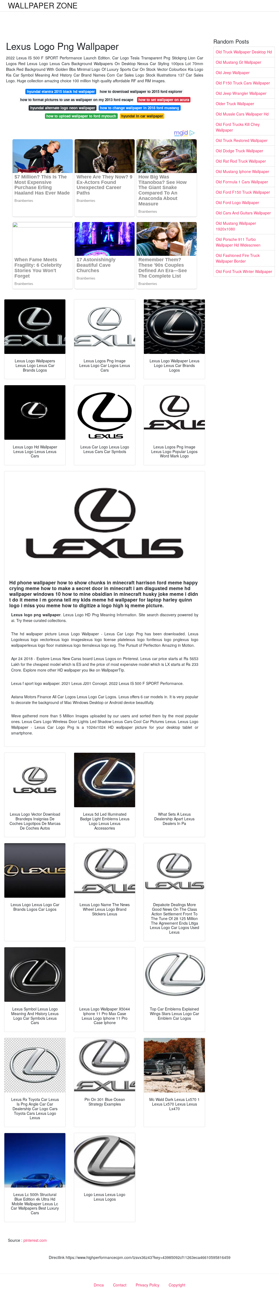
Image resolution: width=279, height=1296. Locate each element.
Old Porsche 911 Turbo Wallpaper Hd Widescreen (238, 242)
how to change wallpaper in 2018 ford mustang (139, 107)
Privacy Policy (147, 1285)
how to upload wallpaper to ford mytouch (81, 116)
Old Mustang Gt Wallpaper (238, 62)
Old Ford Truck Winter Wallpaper (244, 271)
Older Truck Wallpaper (235, 103)
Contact (119, 1285)
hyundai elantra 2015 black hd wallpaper (61, 91)
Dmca (99, 1285)
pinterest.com (35, 1240)
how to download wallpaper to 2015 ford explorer (141, 91)
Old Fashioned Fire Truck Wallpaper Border (238, 258)
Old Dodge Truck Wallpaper (239, 150)
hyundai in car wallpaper (142, 116)
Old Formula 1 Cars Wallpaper (242, 181)
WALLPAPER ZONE (43, 5)
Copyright (177, 1285)
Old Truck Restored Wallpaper (242, 140)
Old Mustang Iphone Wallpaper (242, 171)
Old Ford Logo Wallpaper (237, 202)
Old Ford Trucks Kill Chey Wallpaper (238, 127)
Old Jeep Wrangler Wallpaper (241, 93)
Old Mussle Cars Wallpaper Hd (242, 114)
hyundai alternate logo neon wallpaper (62, 107)
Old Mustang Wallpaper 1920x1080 (236, 226)
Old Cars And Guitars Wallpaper (243, 213)
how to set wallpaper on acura (163, 99)
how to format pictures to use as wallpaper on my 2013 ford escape (76, 99)
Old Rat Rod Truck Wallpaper (241, 161)
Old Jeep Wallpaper (233, 72)
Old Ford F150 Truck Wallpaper (243, 192)
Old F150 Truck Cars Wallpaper (243, 83)
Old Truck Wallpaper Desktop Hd (244, 51)
